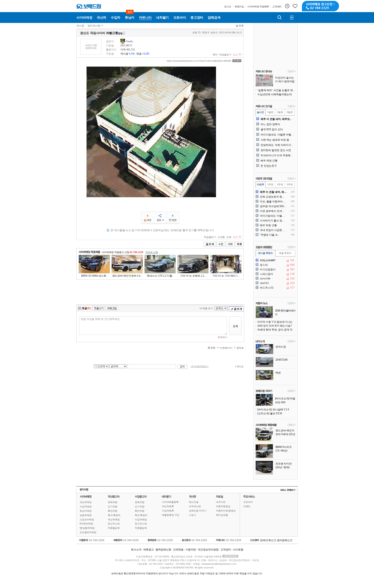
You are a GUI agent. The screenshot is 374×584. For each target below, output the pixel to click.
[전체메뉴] (291, 17)
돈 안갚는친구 (269, 165)
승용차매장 (86, 515)
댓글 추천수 (285, 253)
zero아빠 (275, 278)
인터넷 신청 (151, 252)
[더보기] (291, 71)
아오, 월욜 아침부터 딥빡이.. (273, 201)
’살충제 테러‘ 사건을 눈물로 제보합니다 (276, 90)
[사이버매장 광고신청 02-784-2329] (320, 6)
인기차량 (112, 506)
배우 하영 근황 (269, 160)
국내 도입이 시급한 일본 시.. (273, 230)
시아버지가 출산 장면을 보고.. (273, 220)
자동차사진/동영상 (226, 510)
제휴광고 (148, 549)
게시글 (124, 53)
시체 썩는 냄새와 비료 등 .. (276, 139)
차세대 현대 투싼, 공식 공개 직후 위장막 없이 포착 (276, 329)
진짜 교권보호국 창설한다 (273, 196)
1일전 (270, 112)
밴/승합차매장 (87, 528)
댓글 (139, 53)
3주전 (290, 184)
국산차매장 (86, 502)
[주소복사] (236, 60)
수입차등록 (168, 510)
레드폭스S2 (275, 287)
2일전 (280, 112)
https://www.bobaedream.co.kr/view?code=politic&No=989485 (199, 61)
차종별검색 (114, 528)
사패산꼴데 (275, 274)
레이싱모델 (222, 515)
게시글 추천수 (265, 253)
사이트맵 (238, 549)
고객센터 (226, 549)
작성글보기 (225, 54)
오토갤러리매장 (88, 532)
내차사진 (221, 502)
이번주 (260, 184)
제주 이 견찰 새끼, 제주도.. (276, 119)
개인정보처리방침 (208, 549)
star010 (275, 283)
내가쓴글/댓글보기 (199, 366)
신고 (235, 54)
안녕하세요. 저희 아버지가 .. (277, 145)
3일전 (290, 112)
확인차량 (112, 511)
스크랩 (221, 237)
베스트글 (193, 502)
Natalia (129, 41)
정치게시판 (93, 25)
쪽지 (215, 54)
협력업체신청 (163, 549)
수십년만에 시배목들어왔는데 (274, 94)
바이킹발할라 (275, 269)
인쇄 (228, 237)
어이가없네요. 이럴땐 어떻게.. (278, 134)
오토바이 (248, 502)
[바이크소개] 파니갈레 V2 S (273, 409)
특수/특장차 (114, 515)
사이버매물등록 (170, 502)
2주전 (280, 184)
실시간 (260, 112)
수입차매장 (86, 506)
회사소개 (136, 549)
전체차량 (112, 502)
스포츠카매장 (87, 519)
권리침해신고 (284, 540)
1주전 (270, 184)
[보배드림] (88, 6)
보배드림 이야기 (197, 510)
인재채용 (178, 549)
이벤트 (246, 506)
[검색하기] (279, 17)
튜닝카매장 (86, 511)
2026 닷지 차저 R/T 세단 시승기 (275, 325)
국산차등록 (168, 506)
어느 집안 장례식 (270, 124)
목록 (241, 25)
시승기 (192, 515)
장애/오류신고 (268, 540)
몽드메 (275, 264)
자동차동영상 (223, 506)
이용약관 (190, 549)
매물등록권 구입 (170, 515)
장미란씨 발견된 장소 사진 (276, 150)
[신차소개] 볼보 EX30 (269, 413)
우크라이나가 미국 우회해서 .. (278, 155)
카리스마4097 (275, 260)
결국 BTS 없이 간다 (272, 129)
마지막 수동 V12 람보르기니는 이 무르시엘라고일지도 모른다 (276, 321)
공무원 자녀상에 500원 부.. (273, 206)
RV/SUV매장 (86, 523)
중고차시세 (114, 523)
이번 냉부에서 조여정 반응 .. (273, 211)
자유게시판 (195, 506)
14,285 (145, 53)
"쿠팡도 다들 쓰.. (269, 234)
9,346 (132, 53)
